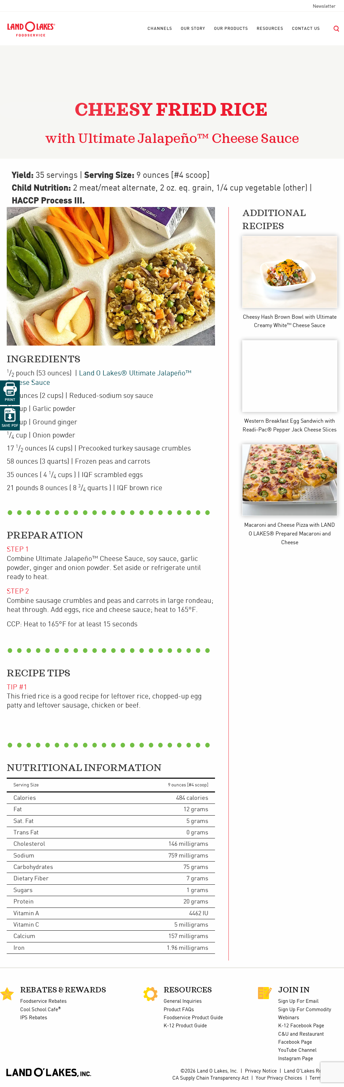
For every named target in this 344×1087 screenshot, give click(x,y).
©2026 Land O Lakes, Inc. (208, 1071)
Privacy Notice (261, 1071)
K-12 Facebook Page (301, 1026)
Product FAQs (179, 1010)
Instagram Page (295, 1059)
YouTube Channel (297, 1050)
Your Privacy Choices (279, 1078)
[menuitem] (159, 29)
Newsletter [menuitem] (324, 6)
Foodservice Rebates (43, 1001)
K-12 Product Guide (185, 1026)
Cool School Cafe (40, 1010)
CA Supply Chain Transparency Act (210, 1078)
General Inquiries (183, 1001)
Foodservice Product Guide (193, 1018)
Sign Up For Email (298, 1001)
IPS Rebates (33, 1018)
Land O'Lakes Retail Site (311, 1071)
